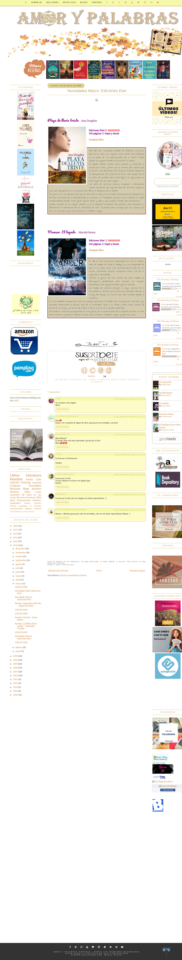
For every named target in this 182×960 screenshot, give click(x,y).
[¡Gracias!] (96, 365)
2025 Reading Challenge (168, 279)
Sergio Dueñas (166, 395)
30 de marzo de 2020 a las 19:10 (129, 510)
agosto (18, 564)
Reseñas (16, 479)
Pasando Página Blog (66, 416)
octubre (19, 556)
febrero (19, 647)
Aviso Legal (73, 953)
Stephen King (165, 385)
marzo (18, 583)
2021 (15, 541)
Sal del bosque (165, 392)
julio (17, 568)
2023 (15, 533)
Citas (27, 491)
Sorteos (97, 2)
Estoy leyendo (169, 377)
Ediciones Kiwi (78, 380)
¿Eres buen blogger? (159, 762)
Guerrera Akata (166, 414)
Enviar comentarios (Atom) (74, 575)
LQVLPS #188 (21, 613)
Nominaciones (24, 500)
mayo (18, 576)
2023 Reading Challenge (168, 320)
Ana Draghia (62, 380)
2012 (15, 683)
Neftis (58, 454)
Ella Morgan (62, 434)
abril (17, 579)
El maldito (164, 403)
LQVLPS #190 (21, 587)
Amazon (36, 488)
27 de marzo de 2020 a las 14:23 (129, 417)
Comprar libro (96, 139)
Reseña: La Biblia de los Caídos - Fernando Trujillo (26, 626)
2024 (15, 529)
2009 (15, 695)
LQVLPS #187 (21, 632)
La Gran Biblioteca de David (70, 510)
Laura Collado (165, 406)
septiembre (21, 560)
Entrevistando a (16, 512)
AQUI (16, 400)
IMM (39, 497)
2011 (15, 687)
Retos (12, 500)
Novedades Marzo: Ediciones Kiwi (23, 598)
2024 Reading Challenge (168, 300)
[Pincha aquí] (25, 314)
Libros (92, 380)
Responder (62, 409)
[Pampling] (24, 383)
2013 (15, 679)
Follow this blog (168, 790)
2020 (15, 545)
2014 (15, 675)
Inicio (99, 570)
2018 (15, 660)
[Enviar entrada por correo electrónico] (104, 376)
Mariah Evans (119, 380)
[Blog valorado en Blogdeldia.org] (160, 757)
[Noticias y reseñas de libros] (162, 781)
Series (29, 479)
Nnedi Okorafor (166, 416)
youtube (37, 503)
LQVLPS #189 (21, 609)
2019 (15, 656)
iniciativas (31, 497)
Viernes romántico (18, 506)
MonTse (86, 952)
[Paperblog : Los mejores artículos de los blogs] (159, 779)
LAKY (58, 399)
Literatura (103, 380)
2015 (15, 671)
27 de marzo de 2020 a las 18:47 (129, 435)
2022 (15, 537)
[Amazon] (24, 354)
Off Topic (27, 494)
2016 (15, 667)
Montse (164, 283)
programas (15, 503)
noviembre (20, 552)
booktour (37, 500)
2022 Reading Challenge (168, 344)
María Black (113, 955)
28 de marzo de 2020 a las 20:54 (129, 475)
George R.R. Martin (167, 430)
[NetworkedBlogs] (168, 786)
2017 (15, 664)
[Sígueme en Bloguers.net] (158, 811)
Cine (38, 479)
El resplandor (165, 382)
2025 (15, 526)
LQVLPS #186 (21, 642)
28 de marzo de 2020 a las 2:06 (130, 455)
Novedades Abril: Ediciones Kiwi (28, 592)
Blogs (26, 488)
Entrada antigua (137, 570)
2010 (15, 691)
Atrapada (60, 494)
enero (18, 651)
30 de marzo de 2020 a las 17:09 (129, 495)
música (27, 503)
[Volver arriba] (166, 952)
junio (18, 572)
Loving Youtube (28, 512)
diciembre (20, 548)
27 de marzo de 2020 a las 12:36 (129, 399)
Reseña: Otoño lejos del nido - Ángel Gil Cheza (28, 604)
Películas (26, 482)
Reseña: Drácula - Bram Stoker (26, 618)
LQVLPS (14, 482)
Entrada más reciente (58, 570)
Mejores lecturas (33, 509)
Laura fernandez (64, 474)
